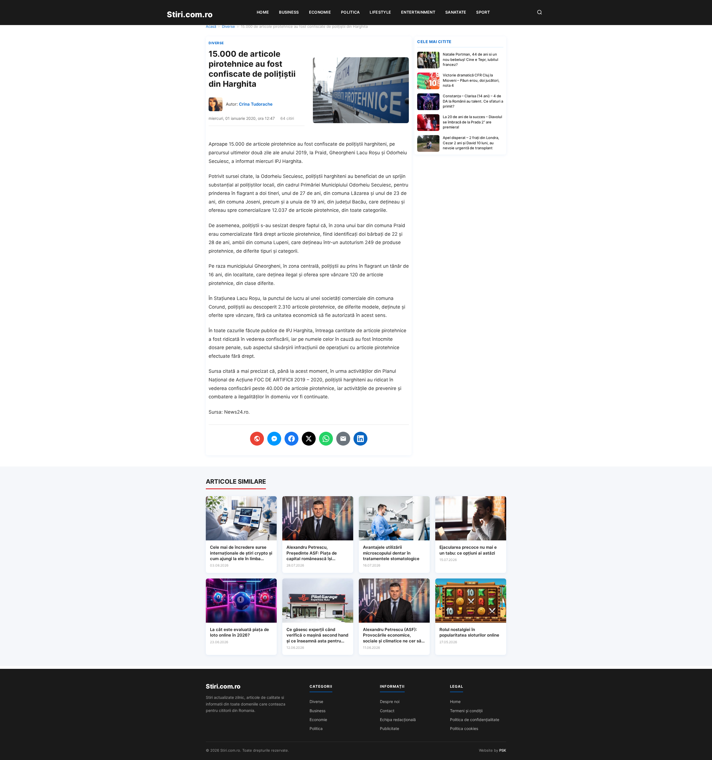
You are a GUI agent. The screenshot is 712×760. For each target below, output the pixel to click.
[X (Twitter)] (309, 439)
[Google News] (257, 439)
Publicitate (389, 728)
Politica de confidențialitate (474, 719)
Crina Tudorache (256, 104)
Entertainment (418, 12)
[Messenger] (274, 439)
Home (263, 12)
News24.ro (236, 412)
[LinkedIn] (360, 439)
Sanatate (455, 12)
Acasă (211, 26)
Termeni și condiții (466, 710)
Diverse (228, 26)
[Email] (343, 439)
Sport (483, 12)
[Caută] (539, 13)
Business (289, 12)
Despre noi (389, 701)
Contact (387, 710)
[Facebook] (291, 439)
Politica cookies (464, 728)
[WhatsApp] (326, 439)
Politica (350, 12)
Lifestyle (380, 12)
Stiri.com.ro (223, 686)
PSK (502, 750)
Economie (320, 12)
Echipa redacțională (398, 719)
